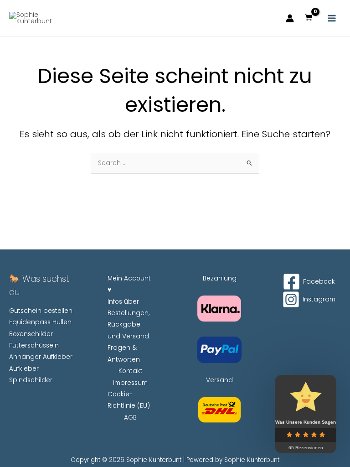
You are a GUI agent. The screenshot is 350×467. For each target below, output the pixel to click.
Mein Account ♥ (129, 284)
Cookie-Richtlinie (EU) (129, 400)
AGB (130, 417)
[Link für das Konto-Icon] (290, 18)
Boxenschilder (31, 334)
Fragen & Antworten (124, 353)
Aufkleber (24, 368)
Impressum (130, 383)
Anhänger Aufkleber (40, 357)
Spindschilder (30, 380)
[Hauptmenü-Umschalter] (332, 18)
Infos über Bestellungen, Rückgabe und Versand (128, 319)
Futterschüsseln (34, 345)
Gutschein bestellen (40, 310)
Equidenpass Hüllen (40, 322)
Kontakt (130, 371)
